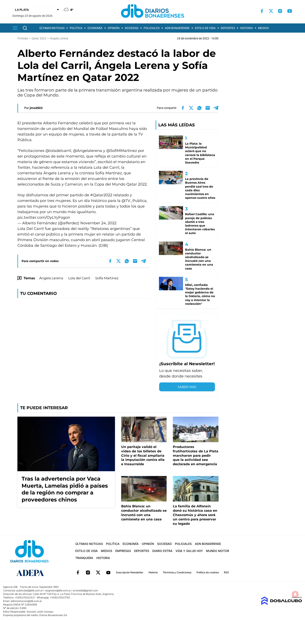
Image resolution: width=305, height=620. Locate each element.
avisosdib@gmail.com (85, 590)
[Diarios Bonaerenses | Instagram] (280, 11)
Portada (22, 38)
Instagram (87, 572)
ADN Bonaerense (177, 28)
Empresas (123, 551)
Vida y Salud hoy (189, 551)
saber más (187, 387)
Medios (263, 28)
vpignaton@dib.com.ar (58, 590)
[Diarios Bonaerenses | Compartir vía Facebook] (182, 107)
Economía (95, 28)
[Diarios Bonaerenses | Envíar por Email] (207, 107)
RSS (226, 572)
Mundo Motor (217, 551)
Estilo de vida (205, 28)
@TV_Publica (134, 200)
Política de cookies (207, 572)
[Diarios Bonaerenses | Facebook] (261, 11)
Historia (246, 28)
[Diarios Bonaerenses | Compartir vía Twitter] (191, 107)
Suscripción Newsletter (129, 572)
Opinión (114, 28)
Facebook (77, 572)
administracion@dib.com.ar (26, 601)
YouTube (108, 572)
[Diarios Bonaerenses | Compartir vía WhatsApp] (199, 107)
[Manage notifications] (295, 594)
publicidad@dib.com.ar (29, 590)
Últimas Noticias (52, 28)
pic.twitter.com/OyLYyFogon (43, 217)
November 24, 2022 (98, 223)
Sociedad (131, 28)
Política (76, 28)
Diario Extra (162, 551)
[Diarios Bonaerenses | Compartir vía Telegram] (216, 107)
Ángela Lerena (51, 278)
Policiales (152, 28)
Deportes (228, 28)
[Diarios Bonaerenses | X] (270, 11)
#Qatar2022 (101, 195)
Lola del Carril (79, 278)
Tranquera (84, 558)
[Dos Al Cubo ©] (281, 604)
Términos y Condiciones (177, 572)
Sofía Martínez (106, 278)
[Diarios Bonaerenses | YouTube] (290, 11)
